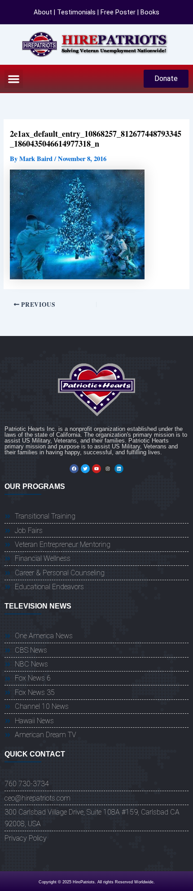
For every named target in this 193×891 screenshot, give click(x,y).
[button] (13, 79)
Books (149, 12)
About (43, 12)
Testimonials (76, 12)
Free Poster (118, 12)
